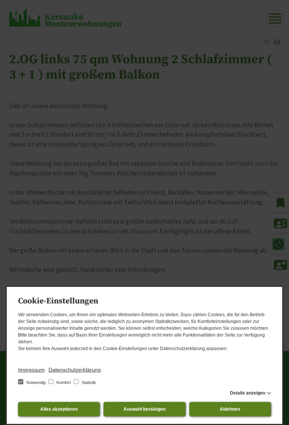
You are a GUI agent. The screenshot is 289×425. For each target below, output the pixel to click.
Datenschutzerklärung (75, 370)
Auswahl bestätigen (144, 409)
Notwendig (36, 382)
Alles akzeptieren (59, 409)
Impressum (31, 370)
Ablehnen (230, 409)
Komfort (63, 382)
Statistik (88, 382)
